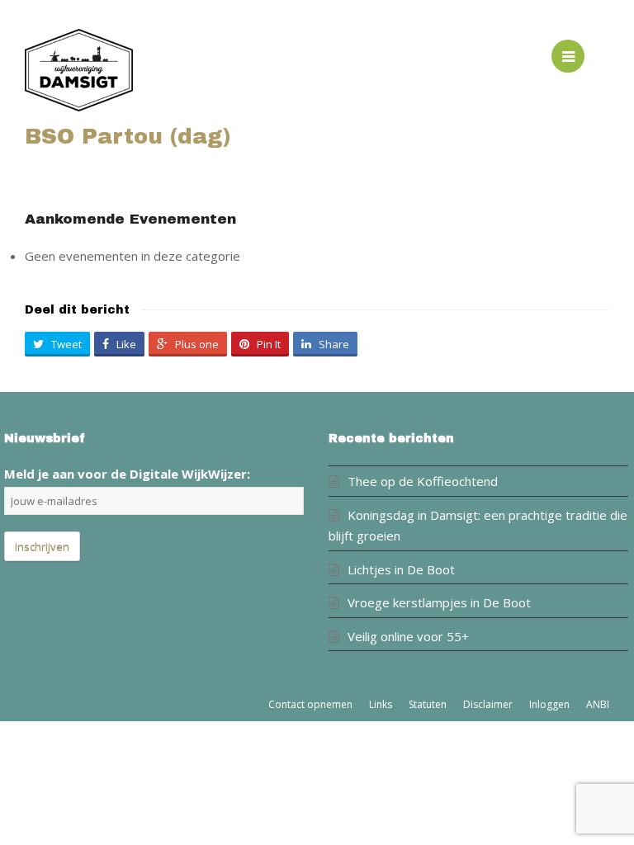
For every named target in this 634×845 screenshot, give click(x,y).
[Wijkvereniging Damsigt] (171, 70)
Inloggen (549, 704)
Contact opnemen (310, 704)
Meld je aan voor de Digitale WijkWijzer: (127, 473)
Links (380, 704)
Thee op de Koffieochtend (423, 481)
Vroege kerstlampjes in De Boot (439, 602)
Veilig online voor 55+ (408, 636)
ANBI (597, 704)
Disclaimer (488, 704)
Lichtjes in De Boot (401, 569)
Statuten (428, 704)
